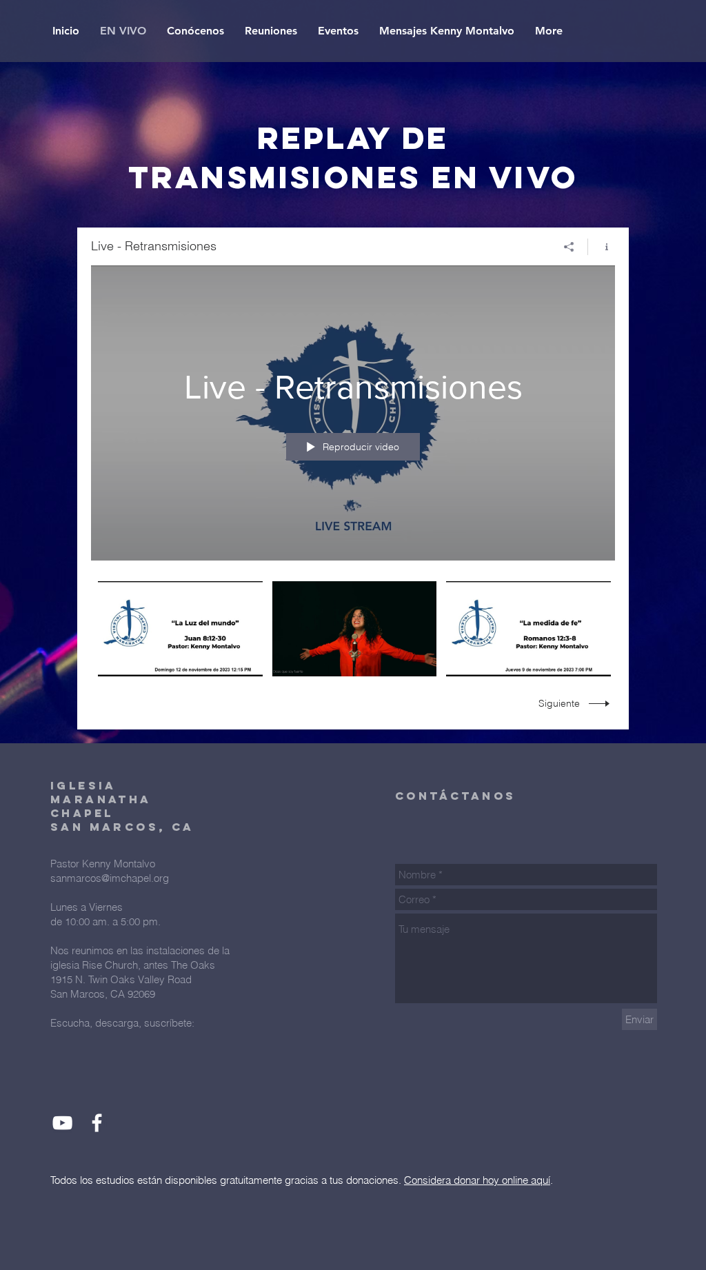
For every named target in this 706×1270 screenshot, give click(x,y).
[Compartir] (569, 247)
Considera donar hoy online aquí (477, 1180)
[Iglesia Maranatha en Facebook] (97, 1123)
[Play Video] (180, 628)
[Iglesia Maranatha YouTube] (62, 1123)
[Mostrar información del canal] (601, 247)
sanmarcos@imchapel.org (109, 878)
